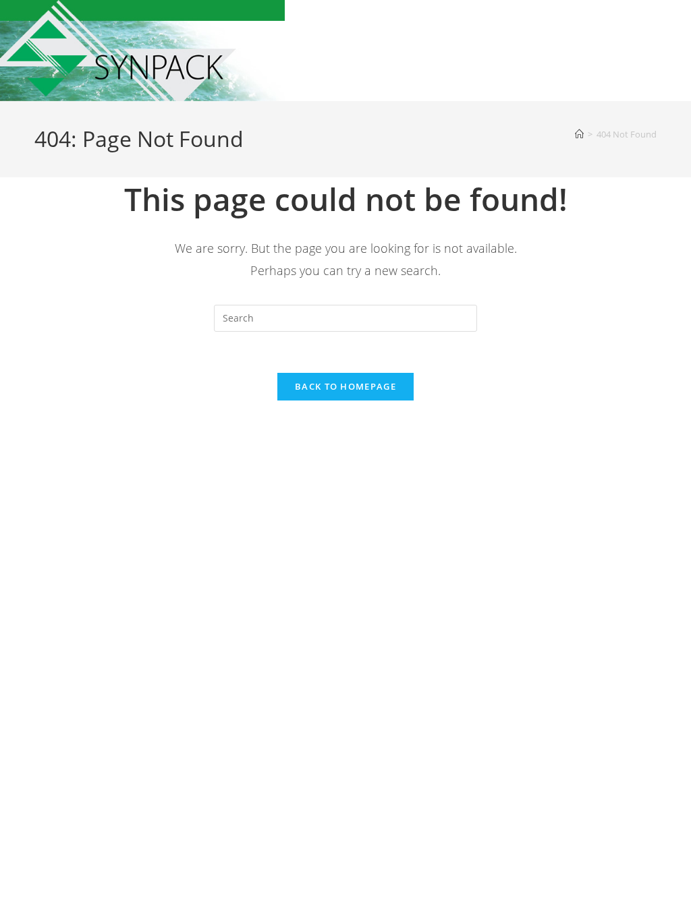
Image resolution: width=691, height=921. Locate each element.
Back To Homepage (345, 386)
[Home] (579, 134)
